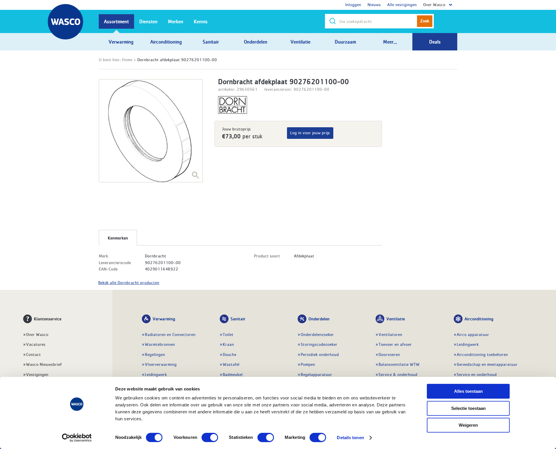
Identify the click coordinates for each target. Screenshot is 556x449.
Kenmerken (118, 237)
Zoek (424, 20)
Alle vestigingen (402, 4)
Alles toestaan (468, 391)
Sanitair (238, 318)
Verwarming (164, 318)
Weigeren (468, 425)
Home (127, 59)
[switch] (210, 437)
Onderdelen (319, 318)
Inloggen (353, 4)
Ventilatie (395, 318)
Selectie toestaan (468, 408)
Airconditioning (478, 318)
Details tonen (350, 437)
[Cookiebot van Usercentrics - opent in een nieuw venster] (77, 437)
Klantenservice (47, 318)
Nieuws (374, 4)
